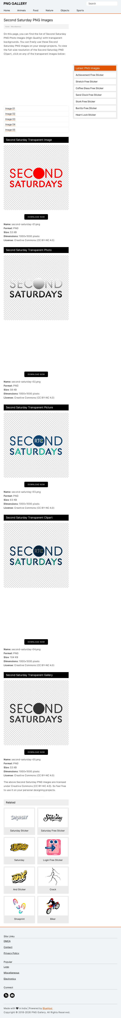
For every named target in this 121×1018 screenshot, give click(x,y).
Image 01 (10, 108)
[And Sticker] (19, 869)
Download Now (36, 217)
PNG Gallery (15, 3)
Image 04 (10, 124)
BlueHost (47, 1008)
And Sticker (19, 889)
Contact (8, 947)
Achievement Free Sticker (90, 75)
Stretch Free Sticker (87, 81)
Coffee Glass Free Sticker (89, 88)
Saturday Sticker (19, 830)
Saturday (19, 860)
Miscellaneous (16, 26)
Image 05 (10, 129)
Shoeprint (19, 919)
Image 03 (10, 119)
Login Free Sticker (53, 860)
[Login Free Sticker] (53, 839)
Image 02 (10, 113)
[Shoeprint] (19, 898)
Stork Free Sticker (85, 101)
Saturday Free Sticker (53, 830)
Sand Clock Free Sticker (89, 94)
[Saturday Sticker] (19, 810)
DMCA (7, 941)
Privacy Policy (11, 953)
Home (7, 26)
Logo (6, 966)
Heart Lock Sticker (86, 114)
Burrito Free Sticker (86, 108)
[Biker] (53, 898)
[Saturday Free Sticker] (53, 810)
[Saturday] (19, 839)
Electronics (10, 978)
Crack (53, 889)
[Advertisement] (36, 80)
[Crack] (53, 869)
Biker (53, 919)
